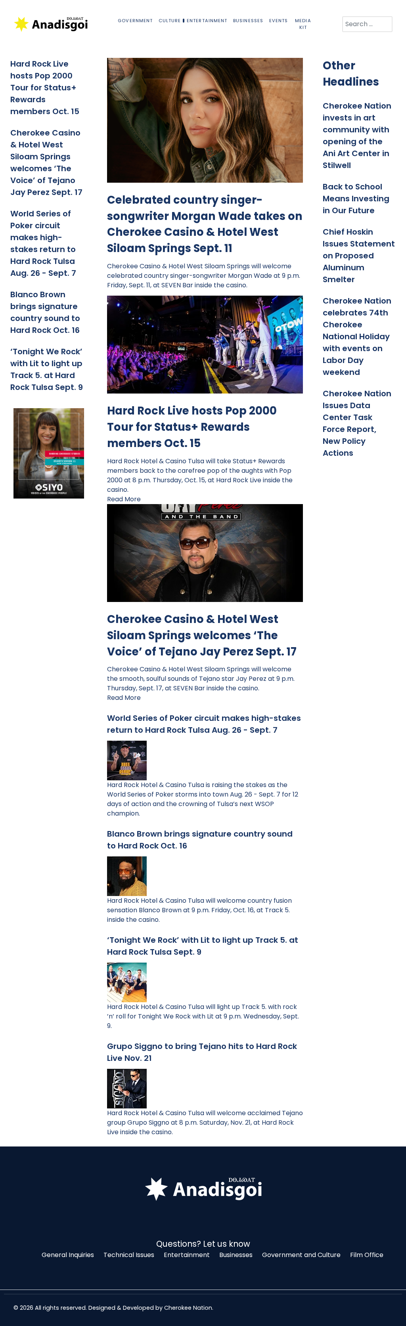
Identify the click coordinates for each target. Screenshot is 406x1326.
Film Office (366, 1254)
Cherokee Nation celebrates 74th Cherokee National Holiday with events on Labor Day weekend (357, 336)
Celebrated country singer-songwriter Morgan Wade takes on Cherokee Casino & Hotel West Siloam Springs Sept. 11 (205, 224)
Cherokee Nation (188, 1308)
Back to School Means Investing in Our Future (356, 198)
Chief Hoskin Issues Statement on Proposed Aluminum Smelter (359, 255)
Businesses (236, 1254)
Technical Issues (128, 1254)
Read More (124, 499)
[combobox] (367, 24)
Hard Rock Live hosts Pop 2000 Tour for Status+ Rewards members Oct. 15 (45, 87)
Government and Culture (301, 1254)
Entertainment (187, 1254)
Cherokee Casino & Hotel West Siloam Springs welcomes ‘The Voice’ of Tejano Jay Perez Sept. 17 (202, 635)
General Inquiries (68, 1254)
